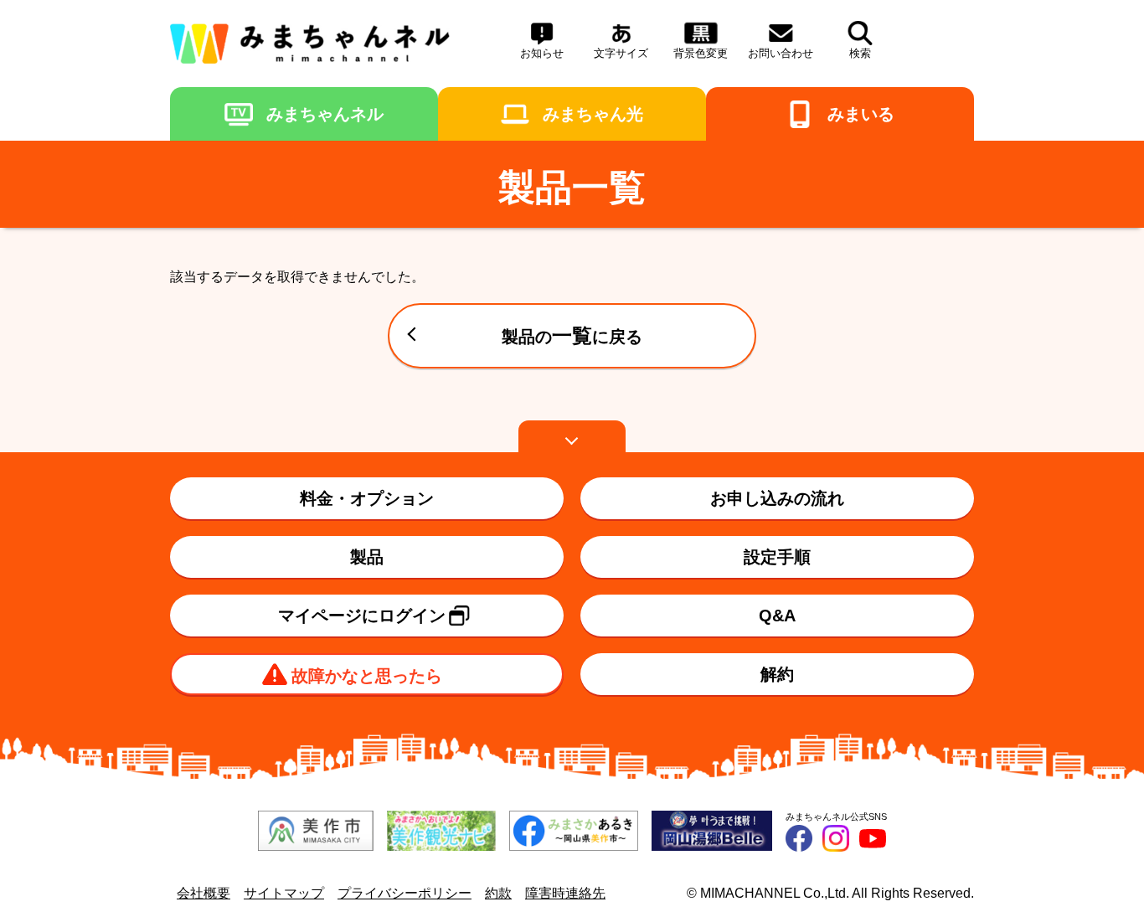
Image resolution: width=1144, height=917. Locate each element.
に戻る (572, 335)
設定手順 (777, 557)
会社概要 (203, 893)
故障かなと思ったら (366, 676)
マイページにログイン (362, 615)
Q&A (777, 615)
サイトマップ (284, 893)
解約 (777, 674)
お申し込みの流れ (777, 498)
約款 (498, 893)
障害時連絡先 (565, 893)
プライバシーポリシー (405, 893)
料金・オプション (367, 498)
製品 (367, 557)
